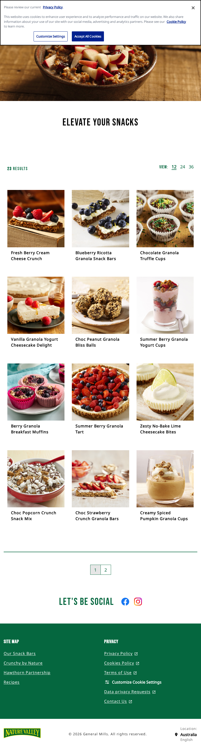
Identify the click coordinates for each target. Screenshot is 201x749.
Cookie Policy (176, 21)
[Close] (193, 7)
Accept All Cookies (88, 36)
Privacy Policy (53, 7)
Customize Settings (50, 36)
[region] (100, 22)
